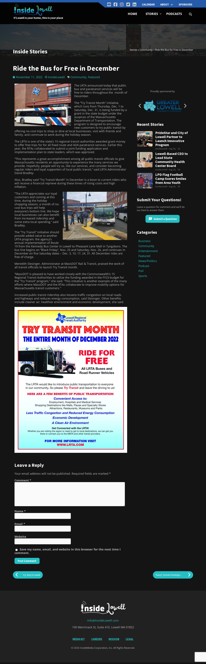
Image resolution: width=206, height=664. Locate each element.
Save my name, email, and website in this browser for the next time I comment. (67, 551)
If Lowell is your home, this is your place (38, 18)
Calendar (148, 4)
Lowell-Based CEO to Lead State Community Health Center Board (171, 160)
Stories (152, 14)
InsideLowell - (162, 148)
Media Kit (79, 639)
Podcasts (174, 14)
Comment (22, 480)
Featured (94, 77)
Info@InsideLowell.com (103, 620)
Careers (96, 639)
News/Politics (147, 261)
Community (146, 49)
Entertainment (148, 251)
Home (132, 14)
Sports (142, 276)
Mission (114, 639)
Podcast (143, 266)
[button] (190, 14)
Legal (129, 639)
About (164, 4)
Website (20, 537)
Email (19, 524)
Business (144, 241)
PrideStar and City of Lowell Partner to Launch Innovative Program (171, 139)
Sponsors (185, 4)
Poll (141, 271)
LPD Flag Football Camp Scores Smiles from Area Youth (170, 179)
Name (20, 511)
